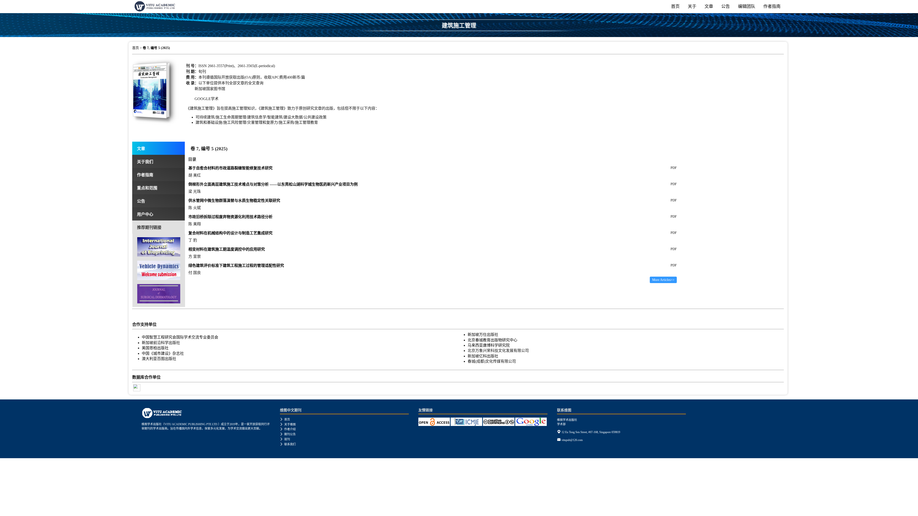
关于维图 (288, 424)
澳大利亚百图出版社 (159, 359)
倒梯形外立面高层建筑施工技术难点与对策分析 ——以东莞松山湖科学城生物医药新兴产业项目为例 (273, 184)
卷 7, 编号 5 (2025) (156, 48)
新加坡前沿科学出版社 (161, 343)
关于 (692, 6)
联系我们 (288, 444)
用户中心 (145, 214)
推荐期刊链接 (149, 227)
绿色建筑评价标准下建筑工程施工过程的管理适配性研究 (236, 265)
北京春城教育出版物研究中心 (492, 340)
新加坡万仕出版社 (483, 335)
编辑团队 (746, 6)
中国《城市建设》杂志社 (163, 353)
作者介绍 (288, 429)
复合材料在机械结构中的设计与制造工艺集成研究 (230, 233)
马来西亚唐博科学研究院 (489, 345)
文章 (709, 6)
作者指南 (772, 6)
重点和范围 (147, 188)
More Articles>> (663, 280)
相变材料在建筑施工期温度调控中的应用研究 (226, 249)
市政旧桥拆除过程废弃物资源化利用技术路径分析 (230, 217)
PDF (674, 168)
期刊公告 (288, 434)
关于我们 (145, 162)
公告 (725, 6)
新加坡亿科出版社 (483, 356)
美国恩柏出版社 (155, 348)
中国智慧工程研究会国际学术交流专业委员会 (180, 337)
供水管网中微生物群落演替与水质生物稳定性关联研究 (234, 201)
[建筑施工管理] (459, 35)
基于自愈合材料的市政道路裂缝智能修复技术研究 (230, 168)
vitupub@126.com (572, 440)
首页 (675, 6)
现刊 (285, 439)
